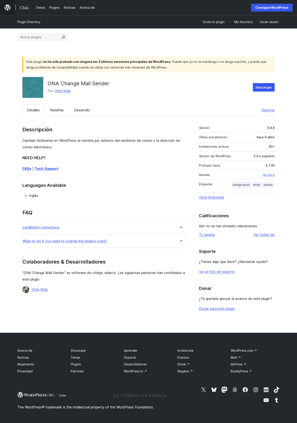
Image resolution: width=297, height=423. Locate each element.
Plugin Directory (28, 22)
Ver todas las (264, 234)
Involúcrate (185, 350)
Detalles (33, 110)
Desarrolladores (135, 364)
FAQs (26, 168)
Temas (75, 357)
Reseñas (57, 110)
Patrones (77, 371)
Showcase (78, 350)
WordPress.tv (135, 371)
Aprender (131, 350)
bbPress (238, 364)
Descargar (264, 87)
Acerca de (24, 350)
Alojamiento (25, 364)
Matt (236, 357)
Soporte (268, 110)
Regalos (185, 371)
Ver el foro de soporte (217, 271)
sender (268, 184)
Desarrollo (82, 110)
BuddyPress (241, 371)
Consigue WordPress (272, 7)
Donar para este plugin (217, 308)
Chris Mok (62, 91)
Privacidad (25, 371)
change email (241, 184)
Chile (62, 395)
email (256, 184)
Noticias (23, 357)
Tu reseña (207, 234)
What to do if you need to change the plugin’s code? (64, 241)
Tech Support (46, 168)
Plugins (76, 364)
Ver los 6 (269, 175)
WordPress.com (244, 350)
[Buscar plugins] (63, 37)
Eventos (183, 357)
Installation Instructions (41, 227)
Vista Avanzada (211, 197)
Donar (183, 364)
